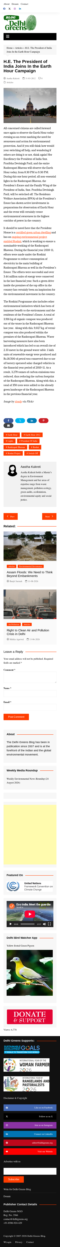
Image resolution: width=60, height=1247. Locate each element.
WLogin (7, 1242)
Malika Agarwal (17, 639)
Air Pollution (13, 624)
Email (7, 702)
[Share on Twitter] (20, 420)
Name (7, 688)
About (7, 3)
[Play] (10, 924)
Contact (24, 3)
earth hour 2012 (33, 434)
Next (47, 516)
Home (10, 47)
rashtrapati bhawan (16, 447)
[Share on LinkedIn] (32, 420)
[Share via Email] (8, 425)
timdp (18, 401)
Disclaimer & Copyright (15, 1098)
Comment (9, 669)
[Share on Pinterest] (43, 420)
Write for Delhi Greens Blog (17, 1189)
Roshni (36, 447)
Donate (15, 3)
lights (10, 440)
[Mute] (44, 924)
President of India (29, 440)
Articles (19, 47)
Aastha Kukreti (13, 78)
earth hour (13, 434)
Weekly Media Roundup (22, 770)
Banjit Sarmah (16, 581)
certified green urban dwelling (33, 232)
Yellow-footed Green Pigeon (20, 945)
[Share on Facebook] (8, 420)
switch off (33, 453)
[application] (30, 914)
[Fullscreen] (49, 924)
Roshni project (14, 453)
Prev (12, 516)
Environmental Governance (30, 566)
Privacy (18, 1242)
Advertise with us (12, 1161)
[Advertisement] (30, 834)
